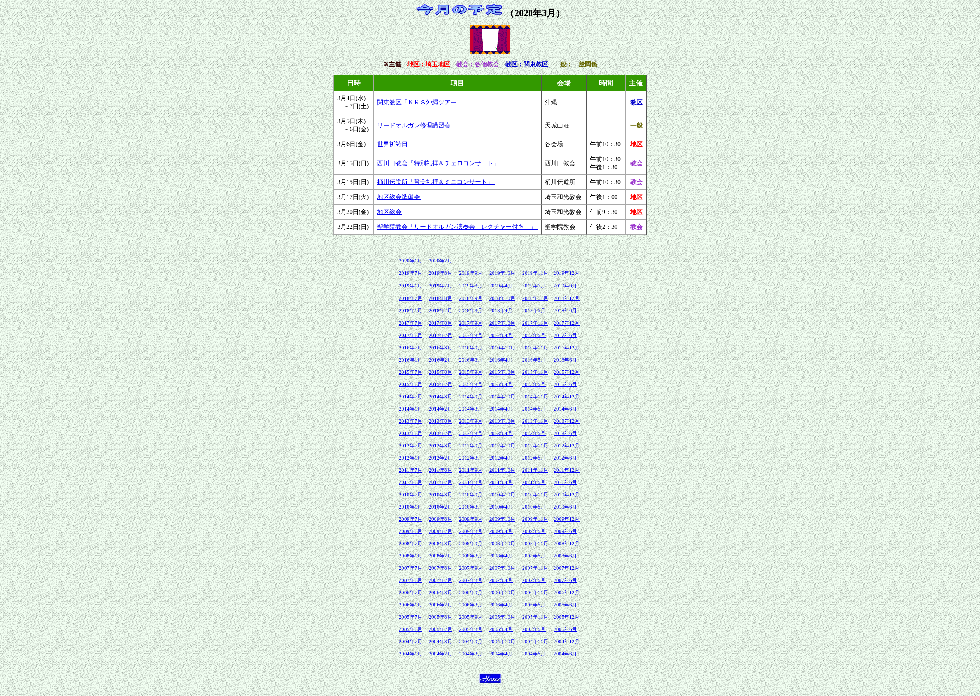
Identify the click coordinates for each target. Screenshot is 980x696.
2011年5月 (534, 482)
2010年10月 (502, 494)
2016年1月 (410, 360)
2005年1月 (410, 629)
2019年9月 (470, 273)
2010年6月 (565, 507)
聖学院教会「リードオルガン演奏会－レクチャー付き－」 (457, 226)
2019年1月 (410, 286)
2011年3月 (470, 482)
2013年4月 (501, 433)
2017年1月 (410, 335)
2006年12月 (567, 592)
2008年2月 (440, 556)
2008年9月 (470, 543)
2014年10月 (502, 396)
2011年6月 (565, 482)
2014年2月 (440, 409)
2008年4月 (501, 556)
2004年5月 (534, 654)
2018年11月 (535, 298)
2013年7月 (410, 421)
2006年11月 (535, 592)
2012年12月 (567, 445)
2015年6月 (565, 384)
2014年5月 (534, 409)
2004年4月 (501, 654)
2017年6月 (565, 335)
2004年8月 (440, 641)
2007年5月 (534, 580)
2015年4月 (501, 384)
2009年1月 (410, 531)
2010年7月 (410, 494)
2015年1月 (410, 384)
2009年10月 (502, 519)
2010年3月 (470, 507)
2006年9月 (470, 592)
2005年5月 (534, 629)
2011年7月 (410, 470)
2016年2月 (440, 360)
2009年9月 (470, 519)
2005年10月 (502, 617)
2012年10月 (502, 445)
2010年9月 (470, 494)
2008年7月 (410, 543)
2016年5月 (534, 360)
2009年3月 (470, 531)
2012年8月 (440, 445)
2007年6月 (565, 580)
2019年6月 (565, 286)
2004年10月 (502, 641)
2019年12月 (567, 273)
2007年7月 (410, 568)
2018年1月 (410, 310)
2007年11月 (535, 568)
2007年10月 (502, 568)
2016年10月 (502, 347)
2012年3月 (470, 458)
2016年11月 (535, 347)
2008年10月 (502, 543)
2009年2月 (440, 531)
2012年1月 (410, 458)
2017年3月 (470, 335)
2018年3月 (470, 310)
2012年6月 (565, 458)
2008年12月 (567, 543)
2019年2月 (440, 286)
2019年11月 (535, 273)
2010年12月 (567, 494)
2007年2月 (440, 580)
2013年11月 (535, 421)
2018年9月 (470, 298)
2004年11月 (535, 641)
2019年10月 (502, 273)
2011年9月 (470, 470)
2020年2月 (440, 261)
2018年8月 (440, 298)
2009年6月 (565, 531)
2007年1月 (410, 580)
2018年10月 (502, 298)
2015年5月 (534, 384)
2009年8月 (440, 519)
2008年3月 (470, 556)
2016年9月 (470, 347)
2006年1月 (410, 605)
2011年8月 (440, 470)
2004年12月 (567, 641)
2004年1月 (410, 654)
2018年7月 (410, 298)
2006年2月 (440, 605)
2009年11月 (535, 519)
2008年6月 (565, 556)
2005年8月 (440, 617)
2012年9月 (470, 445)
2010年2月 (440, 507)
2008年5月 (534, 556)
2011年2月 (440, 482)
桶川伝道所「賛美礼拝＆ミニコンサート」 (436, 182)
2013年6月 (565, 433)
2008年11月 (535, 543)
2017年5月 (534, 335)
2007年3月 (470, 580)
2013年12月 (567, 421)
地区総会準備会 (399, 197)
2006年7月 (410, 592)
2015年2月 (440, 384)
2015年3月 (470, 384)
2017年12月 (567, 323)
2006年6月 (565, 605)
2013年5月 (534, 433)
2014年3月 (470, 409)
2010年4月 (501, 507)
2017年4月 (501, 335)
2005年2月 (440, 629)
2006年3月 (470, 605)
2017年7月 (410, 323)
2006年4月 (501, 605)
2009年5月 (534, 531)
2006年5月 (534, 605)
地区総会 (389, 212)
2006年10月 (502, 592)
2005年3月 (470, 629)
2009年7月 (410, 519)
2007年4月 (501, 580)
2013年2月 (440, 433)
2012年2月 (440, 458)
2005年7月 (410, 617)
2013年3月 (470, 433)
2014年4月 (501, 409)
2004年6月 (565, 654)
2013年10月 (502, 421)
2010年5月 (534, 507)
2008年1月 (410, 556)
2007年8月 (440, 568)
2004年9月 (470, 641)
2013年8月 (440, 421)
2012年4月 (501, 458)
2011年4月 (501, 482)
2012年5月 (534, 458)
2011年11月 (535, 470)
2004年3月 (470, 654)
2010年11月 (535, 494)
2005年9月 (470, 617)
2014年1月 (410, 409)
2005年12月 (567, 617)
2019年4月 (501, 286)
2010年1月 (410, 507)
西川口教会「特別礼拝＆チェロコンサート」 (439, 163)
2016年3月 (470, 360)
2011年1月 (410, 482)
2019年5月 (534, 286)
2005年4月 (501, 629)
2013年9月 (470, 421)
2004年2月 (440, 654)
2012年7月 (410, 445)
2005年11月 (535, 617)
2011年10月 (502, 470)
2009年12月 (567, 519)
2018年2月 (440, 310)
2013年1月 (410, 433)
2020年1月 (410, 261)
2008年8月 (440, 543)
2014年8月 (440, 396)
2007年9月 (470, 568)
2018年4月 (501, 310)
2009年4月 (501, 531)
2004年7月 (410, 641)
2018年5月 (534, 310)
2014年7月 (410, 396)
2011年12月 (567, 470)
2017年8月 (440, 323)
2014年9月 (470, 396)
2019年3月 (470, 286)
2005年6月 (565, 629)
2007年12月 (567, 568)
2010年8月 (440, 494)
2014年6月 (565, 409)
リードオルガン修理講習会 (414, 125)
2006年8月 (440, 592)
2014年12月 (567, 396)
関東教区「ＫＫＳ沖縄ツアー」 (420, 102)
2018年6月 (565, 310)
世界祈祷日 (392, 144)
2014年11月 (535, 396)
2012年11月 (535, 445)
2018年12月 (567, 298)
